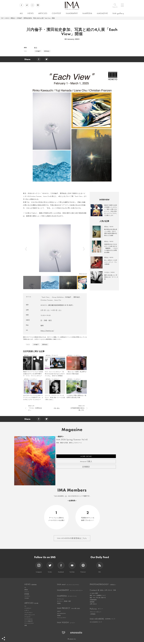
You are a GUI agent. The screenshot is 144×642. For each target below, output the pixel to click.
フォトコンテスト (61, 617)
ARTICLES (26, 355)
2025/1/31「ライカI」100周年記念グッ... (35, 408)
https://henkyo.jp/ (47, 331)
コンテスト (27, 596)
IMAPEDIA (67, 596)
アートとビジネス (29, 623)
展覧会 (13, 18)
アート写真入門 (28, 621)
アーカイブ (55, 355)
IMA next (68, 584)
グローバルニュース (29, 614)
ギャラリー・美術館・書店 (64, 601)
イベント (26, 591)
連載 (25, 625)
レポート (26, 610)
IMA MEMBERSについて (96, 622)
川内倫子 (38, 51)
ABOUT (59, 611)
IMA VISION (66, 622)
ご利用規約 (93, 614)
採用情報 (92, 602)
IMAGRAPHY (70, 590)
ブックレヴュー (28, 612)
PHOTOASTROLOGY (103, 584)
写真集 (59, 603)
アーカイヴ (27, 617)
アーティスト (60, 599)
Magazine (72, 429)
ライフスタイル (28, 619)
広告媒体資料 (93, 599)
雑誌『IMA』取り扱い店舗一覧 (98, 597)
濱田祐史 (46, 51)
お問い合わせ (93, 604)
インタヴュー (33, 355)
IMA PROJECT (68, 608)
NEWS (7, 18)
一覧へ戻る (56, 408)
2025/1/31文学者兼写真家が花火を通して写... (78, 408)
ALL (25, 587)
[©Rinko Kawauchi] (55, 248)
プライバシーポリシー (95, 612)
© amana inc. (72, 639)
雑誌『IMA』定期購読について (98, 595)
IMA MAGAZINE (61, 613)
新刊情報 (26, 594)
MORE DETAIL (86, 456)
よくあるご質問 (94, 593)
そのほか (26, 598)
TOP (2, 18)
